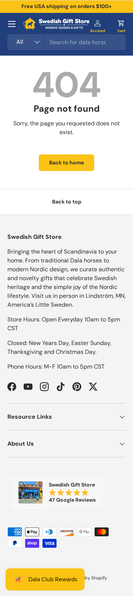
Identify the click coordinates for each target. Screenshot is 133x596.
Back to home (66, 162)
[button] (121, 24)
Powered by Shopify (86, 578)
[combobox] (66, 42)
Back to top (66, 201)
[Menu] (12, 24)
